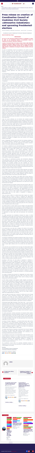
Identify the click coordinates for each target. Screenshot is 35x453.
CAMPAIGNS (12, 30)
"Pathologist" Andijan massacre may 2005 (27, 421)
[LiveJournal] (5, 398)
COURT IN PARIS (4, 422)
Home (2, 6)
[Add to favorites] (14, 397)
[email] (9, 397)
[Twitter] (7, 397)
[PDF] (10, 397)
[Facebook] (6, 397)
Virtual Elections (17, 30)
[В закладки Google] (15, 397)
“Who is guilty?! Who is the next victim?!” (17, 417)
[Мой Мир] (6, 398)
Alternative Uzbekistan (6, 30)
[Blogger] (8, 397)
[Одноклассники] (13, 397)
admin (10, 362)
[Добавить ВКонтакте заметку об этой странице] (5, 397)
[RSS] (12, 397)
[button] (31, 415)
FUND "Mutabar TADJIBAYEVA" (6, 423)
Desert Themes (13, 451)
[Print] (11, 397)
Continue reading (9, 402)
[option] (7, 424)
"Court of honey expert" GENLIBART (5, 417)
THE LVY (3, 424)
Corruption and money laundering (5, 421)
